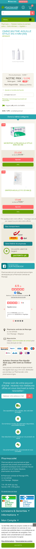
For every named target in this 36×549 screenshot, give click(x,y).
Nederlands (23, 1)
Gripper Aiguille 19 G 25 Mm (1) (18, 190)
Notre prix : (14, 78)
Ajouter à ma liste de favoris (14, 90)
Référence (23, 85)
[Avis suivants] (31, 309)
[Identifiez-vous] (23, 7)
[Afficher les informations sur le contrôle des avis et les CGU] (29, 295)
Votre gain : (11, 81)
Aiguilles (22, 26)
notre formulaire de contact (21, 341)
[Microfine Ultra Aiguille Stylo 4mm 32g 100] (18, 131)
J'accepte (18, 545)
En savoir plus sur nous (9, 491)
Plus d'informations (7, 541)
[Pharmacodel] (9, 7)
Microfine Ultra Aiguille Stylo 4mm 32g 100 (18, 144)
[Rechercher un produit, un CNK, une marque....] (32, 13)
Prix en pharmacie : (15, 75)
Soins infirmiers (12, 26)
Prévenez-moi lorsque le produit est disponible (14, 99)
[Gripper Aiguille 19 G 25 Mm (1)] (18, 179)
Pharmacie (5, 24)
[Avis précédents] (4, 309)
